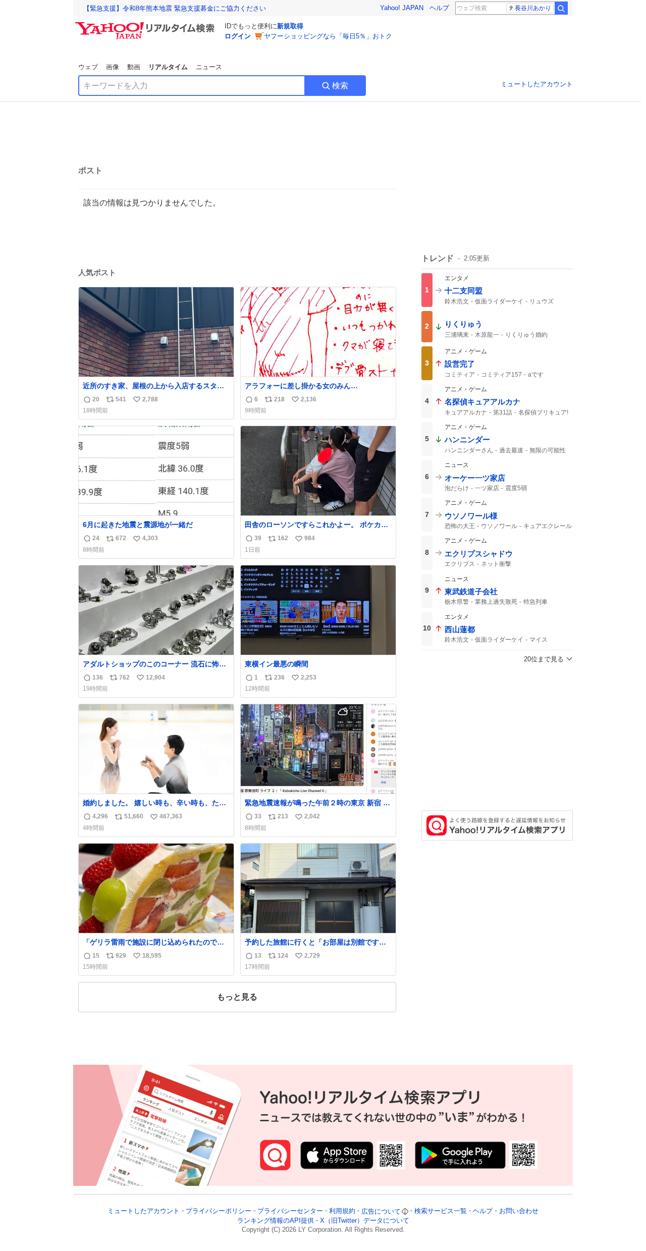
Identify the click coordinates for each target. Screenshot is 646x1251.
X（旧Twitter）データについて (364, 1220)
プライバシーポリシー (218, 1211)
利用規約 (342, 1211)
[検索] (561, 8)
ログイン (238, 36)
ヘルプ (439, 8)
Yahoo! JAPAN (401, 8)
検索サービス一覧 (440, 1211)
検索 (340, 85)
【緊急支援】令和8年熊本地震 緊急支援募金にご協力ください (174, 8)
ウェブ (88, 67)
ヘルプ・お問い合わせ (506, 1211)
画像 (112, 67)
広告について (381, 1211)
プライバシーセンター (290, 1211)
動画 (133, 67)
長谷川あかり (533, 8)
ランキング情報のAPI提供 (275, 1220)
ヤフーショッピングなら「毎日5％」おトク (328, 36)
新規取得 (290, 26)
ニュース (209, 67)
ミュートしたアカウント (537, 84)
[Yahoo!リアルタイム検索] (146, 24)
